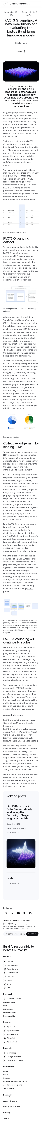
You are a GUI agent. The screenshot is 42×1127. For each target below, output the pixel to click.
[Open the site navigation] (5, 4)
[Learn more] (21, 836)
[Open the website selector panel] (28, 4)
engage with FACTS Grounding (18, 688)
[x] (6, 913)
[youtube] (18, 913)
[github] (30, 913)
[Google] (7, 1095)
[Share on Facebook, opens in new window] (15, 57)
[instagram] (12, 913)
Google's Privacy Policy (22, 928)
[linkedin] (24, 913)
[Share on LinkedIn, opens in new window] (21, 57)
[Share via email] (27, 57)
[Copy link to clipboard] (33, 57)
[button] (21, 51)
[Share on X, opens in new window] (9, 57)
